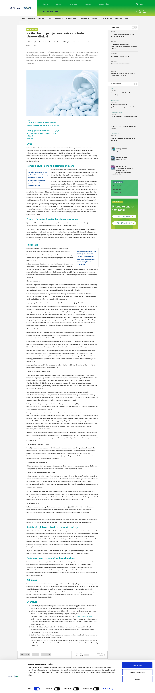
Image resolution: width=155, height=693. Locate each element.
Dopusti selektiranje (137, 672)
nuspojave (35, 655)
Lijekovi (58, 4)
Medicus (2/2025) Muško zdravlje (121, 158)
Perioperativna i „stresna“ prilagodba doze (41, 133)
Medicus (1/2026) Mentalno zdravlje (121, 150)
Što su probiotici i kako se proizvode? (124, 117)
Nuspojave (30, 128)
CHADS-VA (117, 189)
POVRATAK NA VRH (100, 654)
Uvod (28, 120)
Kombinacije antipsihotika (120, 56)
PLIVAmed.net (50, 11)
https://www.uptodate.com (84, 616)
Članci (45, 4)
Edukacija (73, 4)
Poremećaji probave (116, 112)
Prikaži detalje (108, 689)
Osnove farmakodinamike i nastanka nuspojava (42, 125)
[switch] (57, 688)
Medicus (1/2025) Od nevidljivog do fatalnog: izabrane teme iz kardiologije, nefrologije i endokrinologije (122, 170)
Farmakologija (32, 29)
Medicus (88, 4)
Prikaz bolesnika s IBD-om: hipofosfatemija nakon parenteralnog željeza (124, 46)
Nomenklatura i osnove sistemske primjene (41, 123)
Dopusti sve (137, 665)
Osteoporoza (115, 122)
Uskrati (137, 679)
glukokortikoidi (25, 655)
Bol (112, 88)
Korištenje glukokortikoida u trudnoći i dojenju (42, 131)
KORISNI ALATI (118, 182)
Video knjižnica (104, 4)
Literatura (29, 139)
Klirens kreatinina (118, 186)
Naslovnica (23, 23)
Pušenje (115, 192)
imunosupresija (46, 655)
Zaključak (29, 136)
